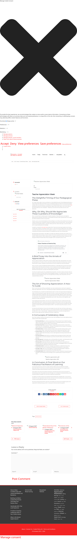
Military (55, 515)
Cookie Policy (7, 146)
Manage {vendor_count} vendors (12, 137)
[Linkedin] (44, 394)
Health (63, 509)
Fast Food (61, 505)
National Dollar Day (33, 427)
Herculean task (44, 227)
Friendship (63, 507)
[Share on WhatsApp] (60, 394)
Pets (60, 515)
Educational (57, 503)
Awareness (58, 493)
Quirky (30, 161)
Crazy (65, 499)
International (56, 513)
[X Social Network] (41, 394)
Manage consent (11, 537)
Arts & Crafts (28, 490)
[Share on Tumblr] (49, 394)
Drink (65, 501)
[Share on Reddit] (58, 394)
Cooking (62, 499)
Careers (59, 497)
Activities (56, 490)
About (23, 529)
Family (55, 505)
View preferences (28, 143)
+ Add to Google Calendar (40, 406)
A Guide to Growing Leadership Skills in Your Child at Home (15, 512)
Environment (62, 503)
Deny (13, 143)
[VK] (46, 394)
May (71, 204)
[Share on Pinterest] (51, 394)
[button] (38, 58)
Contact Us (29, 529)
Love (65, 513)
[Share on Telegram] (63, 394)
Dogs (62, 501)
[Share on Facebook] (39, 394)
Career (55, 497)
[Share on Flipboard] (53, 394)
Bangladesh (43, 490)
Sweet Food (57, 517)
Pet (58, 515)
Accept (5, 143)
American (62, 490)
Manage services (8, 136)
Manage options (7, 134)
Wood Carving (29, 491)
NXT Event (66, 439)
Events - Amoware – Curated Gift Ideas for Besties (21, 161)
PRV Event (17, 439)
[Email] (65, 394)
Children (62, 497)
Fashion (58, 505)
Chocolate (55, 499)
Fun (57, 509)
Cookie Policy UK (37, 529)
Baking (64, 493)
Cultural (55, 501)
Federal (64, 505)
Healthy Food (56, 511)
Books (60, 495)
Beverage (56, 495)
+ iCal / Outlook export (64, 406)
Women (59, 519)
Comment (14, 453)
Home (12, 161)
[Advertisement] (41, 171)
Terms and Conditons (49, 529)
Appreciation (38, 416)
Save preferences (50, 143)
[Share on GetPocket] (56, 394)
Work (61, 519)
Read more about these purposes (12, 139)
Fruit (55, 509)
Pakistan (42, 491)
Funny (60, 509)
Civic (58, 499)
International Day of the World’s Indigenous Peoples (50, 432)
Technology (63, 517)
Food (59, 507)
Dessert (59, 501)
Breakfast (62, 495)
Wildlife (55, 519)
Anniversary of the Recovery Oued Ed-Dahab (64, 430)
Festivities (55, 507)
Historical (60, 511)
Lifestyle (62, 513)
